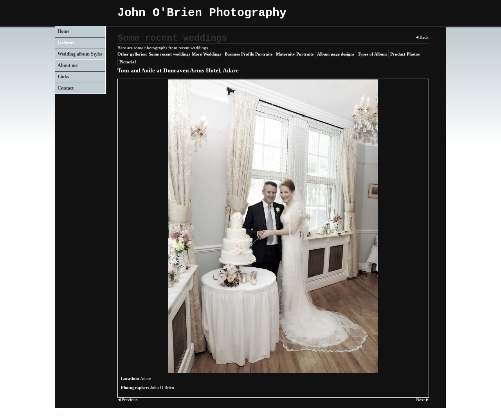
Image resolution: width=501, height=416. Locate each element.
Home (63, 31)
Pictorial (127, 61)
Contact (66, 88)
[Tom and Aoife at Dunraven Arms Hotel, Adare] (273, 226)
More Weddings (206, 54)
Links (63, 76)
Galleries (66, 42)
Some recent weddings (169, 54)
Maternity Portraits (295, 54)
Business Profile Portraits (248, 54)
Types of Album (372, 54)
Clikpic (83, 413)
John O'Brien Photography (202, 13)
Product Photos (405, 54)
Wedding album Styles (80, 54)
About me (67, 65)
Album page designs (335, 54)
